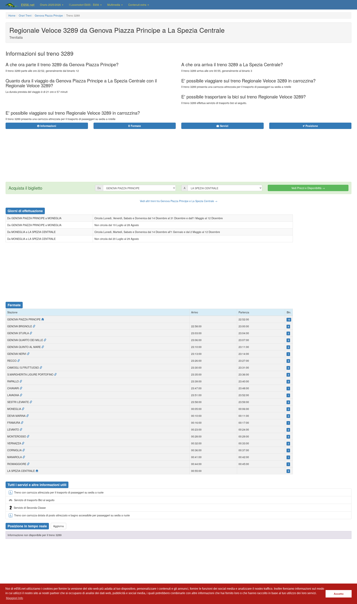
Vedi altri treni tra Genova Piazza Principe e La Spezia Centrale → (178, 201)
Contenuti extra (137, 5)
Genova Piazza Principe (49, 15)
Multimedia (114, 5)
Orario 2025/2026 (51, 5)
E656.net (27, 4)
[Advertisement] (201, 153)
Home (11, 15)
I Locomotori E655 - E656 (84, 5)
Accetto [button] (339, 593)
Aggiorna (58, 526)
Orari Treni (25, 15)
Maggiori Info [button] (14, 598)
